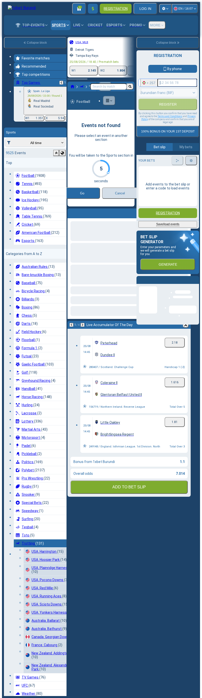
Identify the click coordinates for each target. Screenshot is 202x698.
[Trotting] (82, 87)
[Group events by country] (62, 153)
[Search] (130, 86)
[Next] (84, 212)
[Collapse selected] (56, 153)
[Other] (109, 100)
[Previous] (61, 83)
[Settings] (165, 8)
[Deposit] (93, 9)
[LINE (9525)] (72, 87)
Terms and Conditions (170, 164)
